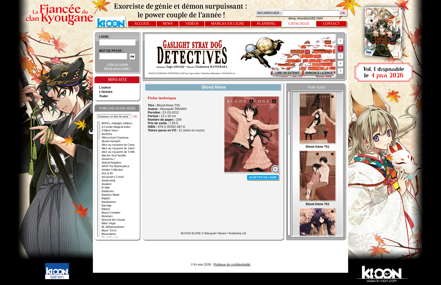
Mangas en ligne (227, 24)
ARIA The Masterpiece (115, 166)
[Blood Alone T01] (317, 143)
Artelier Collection (112, 169)
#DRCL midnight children (117, 123)
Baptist (106, 198)
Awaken (107, 183)
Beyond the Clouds (113, 219)
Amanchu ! (108, 158)
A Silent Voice (110, 130)
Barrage (107, 205)
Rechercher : (269, 13)
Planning (266, 24)
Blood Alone (109, 234)
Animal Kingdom (111, 162)
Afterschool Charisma (115, 137)
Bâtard (106, 208)
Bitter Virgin (109, 223)
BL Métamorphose (113, 226)
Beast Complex (111, 212)
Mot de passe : (111, 51)
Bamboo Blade (110, 194)
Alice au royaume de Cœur (118, 144)
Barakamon (109, 201)
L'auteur (105, 87)
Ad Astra (107, 133)
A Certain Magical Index (116, 126)
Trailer (103, 96)
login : (104, 37)
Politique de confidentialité (232, 264)
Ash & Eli (107, 173)
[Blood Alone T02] (317, 200)
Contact (331, 24)
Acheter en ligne (263, 178)
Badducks (108, 191)
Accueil (142, 24)
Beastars (107, 216)
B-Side (106, 187)
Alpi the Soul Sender (114, 155)
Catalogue (299, 24)
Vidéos (192, 24)
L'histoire (106, 92)
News (168, 24)
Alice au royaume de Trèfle (118, 151)
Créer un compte (117, 64)
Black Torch (109, 230)
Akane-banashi (111, 141)
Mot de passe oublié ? (117, 68)
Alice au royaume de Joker (118, 148)
